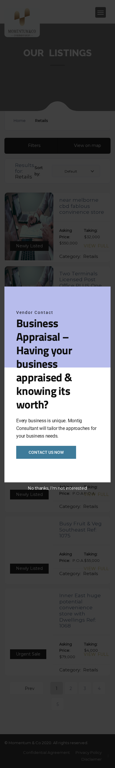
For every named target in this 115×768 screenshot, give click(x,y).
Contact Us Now (46, 452)
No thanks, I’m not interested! (57, 488)
